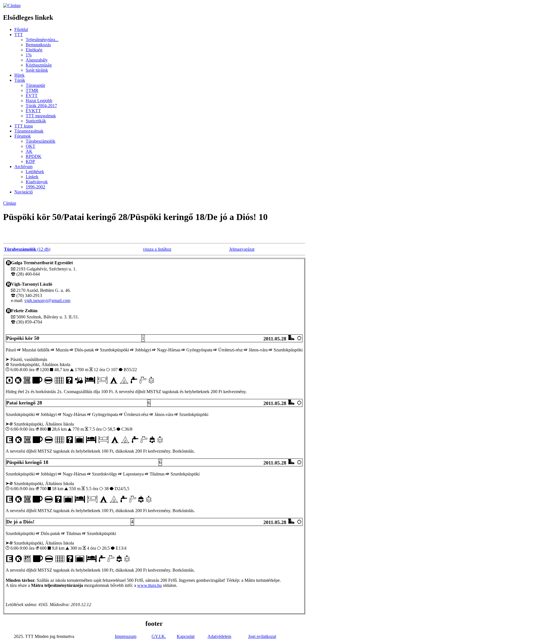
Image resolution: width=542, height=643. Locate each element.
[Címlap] (12, 5)
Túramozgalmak (28, 131)
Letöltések (35, 171)
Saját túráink (37, 70)
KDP (30, 161)
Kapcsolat (185, 636)
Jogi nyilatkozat (262, 636)
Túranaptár (35, 85)
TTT (18, 34)
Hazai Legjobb (39, 100)
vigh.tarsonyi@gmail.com (47, 300)
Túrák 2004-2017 (41, 105)
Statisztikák (36, 120)
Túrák (19, 80)
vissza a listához (157, 249)
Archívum (23, 166)
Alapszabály (37, 60)
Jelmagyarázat (241, 249)
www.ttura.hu (149, 585)
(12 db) (27, 249)
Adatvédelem (219, 636)
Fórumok (22, 136)
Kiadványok (37, 181)
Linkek (32, 176)
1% (29, 54)
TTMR (32, 90)
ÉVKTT (33, 110)
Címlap (9, 203)
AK (29, 151)
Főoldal (21, 29)
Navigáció (23, 192)
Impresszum (125, 636)
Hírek (19, 75)
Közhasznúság (39, 65)
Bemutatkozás (38, 44)
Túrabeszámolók (40, 141)
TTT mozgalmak (41, 115)
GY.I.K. (159, 636)
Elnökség (34, 49)
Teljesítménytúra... (42, 39)
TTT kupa (23, 126)
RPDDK (33, 156)
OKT (30, 146)
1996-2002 (35, 186)
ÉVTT (32, 95)
